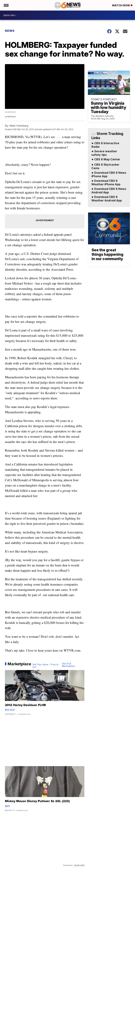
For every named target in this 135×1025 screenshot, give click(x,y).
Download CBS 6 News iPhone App (108, 174)
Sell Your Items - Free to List (46, 665)
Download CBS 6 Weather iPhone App (105, 182)
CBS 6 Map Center (107, 159)
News (10, 30)
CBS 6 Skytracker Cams (105, 166)
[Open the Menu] (6, 5)
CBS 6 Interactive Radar (105, 145)
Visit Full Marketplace (68, 664)
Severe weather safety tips (104, 153)
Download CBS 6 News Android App (108, 190)
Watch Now (121, 5)
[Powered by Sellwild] (79, 865)
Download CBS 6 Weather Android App (106, 198)
